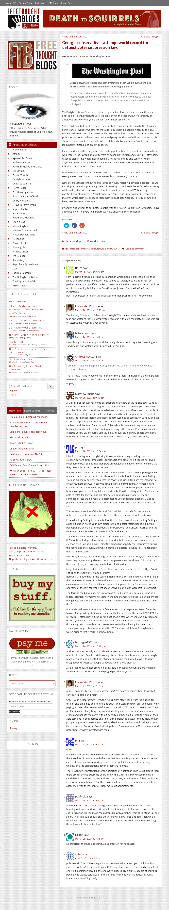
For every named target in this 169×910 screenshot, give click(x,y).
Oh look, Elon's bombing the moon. (29, 416)
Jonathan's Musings (23, 217)
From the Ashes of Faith (26, 196)
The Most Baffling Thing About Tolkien (29, 334)
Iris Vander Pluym (86, 306)
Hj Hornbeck (42, 345)
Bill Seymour (19, 170)
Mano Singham (21, 226)
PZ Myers (32, 316)
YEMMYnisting (20, 285)
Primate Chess (20, 251)
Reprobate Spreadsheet (26, 264)
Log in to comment (135, 248)
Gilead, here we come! (22, 448)
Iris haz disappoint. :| (22, 437)
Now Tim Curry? (17, 313)
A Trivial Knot (20, 149)
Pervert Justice (20, 243)
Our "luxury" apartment (21, 359)
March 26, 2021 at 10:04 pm (90, 451)
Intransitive (19, 213)
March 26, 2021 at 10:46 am (90, 310)
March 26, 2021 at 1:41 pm (89, 337)
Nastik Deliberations (24, 234)
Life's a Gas (19, 221)
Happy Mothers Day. (21, 459)
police (93, 248)
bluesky (13, 728)
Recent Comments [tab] (33, 410)
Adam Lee (37, 372)
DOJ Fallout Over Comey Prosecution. (30, 465)
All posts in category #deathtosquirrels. (30, 559)
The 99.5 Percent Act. (75, 36)
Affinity (16, 153)
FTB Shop (53, 2)
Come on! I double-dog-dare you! (28, 431)
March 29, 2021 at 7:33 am (89, 838)
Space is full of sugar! (21, 443)
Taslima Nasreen (22, 272)
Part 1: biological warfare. (23, 547)
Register (13, 390)
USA (115, 248)
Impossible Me (21, 209)
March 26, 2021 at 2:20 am (89, 271)
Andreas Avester (22, 162)
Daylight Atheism (22, 179)
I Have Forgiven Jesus (24, 204)
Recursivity (19, 260)
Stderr (16, 268)
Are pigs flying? (149, 36)
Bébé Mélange (34, 330)
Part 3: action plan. (19, 555)
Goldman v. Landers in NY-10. (26, 454)
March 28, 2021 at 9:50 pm (89, 800)
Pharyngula (19, 247)
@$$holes (70, 248)
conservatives (82, 248)
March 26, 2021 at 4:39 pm (89, 360)
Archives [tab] (49, 410)
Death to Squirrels (23, 183)
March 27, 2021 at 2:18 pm (89, 686)
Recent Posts (67, 2)
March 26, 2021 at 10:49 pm (90, 646)
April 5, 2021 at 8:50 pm (88, 858)
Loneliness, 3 (16, 341)
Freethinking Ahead (23, 192)
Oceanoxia (18, 238)
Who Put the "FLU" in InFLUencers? (27, 320)
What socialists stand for (22, 306)
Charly (28, 337)
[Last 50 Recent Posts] (17, 301)
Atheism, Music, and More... (28, 166)
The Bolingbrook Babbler (26, 277)
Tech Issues (40, 2)
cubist (79, 854)
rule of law (107, 248)
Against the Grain (22, 158)
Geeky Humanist (22, 200)
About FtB (11, 2)
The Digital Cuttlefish (24, 281)
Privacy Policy (25, 2)
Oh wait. (131, 176)
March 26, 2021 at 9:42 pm (89, 397)
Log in (12, 394)
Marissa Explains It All (25, 230)
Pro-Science (19, 255)
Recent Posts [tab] (14, 410)
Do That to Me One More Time (25, 327)
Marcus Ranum (30, 323)
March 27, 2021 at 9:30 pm (89, 744)
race (99, 248)
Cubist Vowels (20, 175)
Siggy (32, 362)
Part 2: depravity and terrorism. (26, 551)
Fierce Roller (19, 187)
